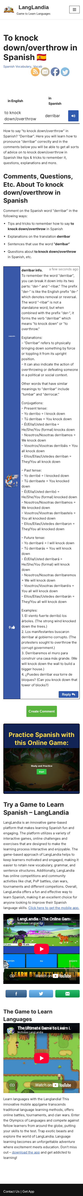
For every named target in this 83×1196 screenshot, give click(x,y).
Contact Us (11, 1191)
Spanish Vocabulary (17, 66)
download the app (26, 1152)
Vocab (37, 66)
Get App (28, 1191)
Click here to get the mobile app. (53, 908)
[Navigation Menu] (74, 9)
